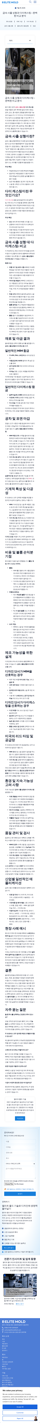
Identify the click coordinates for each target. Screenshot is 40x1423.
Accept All (20, 1407)
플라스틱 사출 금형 (23, 26)
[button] (30, 40)
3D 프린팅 (9, 21)
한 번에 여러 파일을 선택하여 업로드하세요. (19, 1181)
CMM (30, 478)
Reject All (20, 1418)
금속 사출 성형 (8, 26)
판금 (34, 26)
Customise (20, 1413)
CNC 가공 (19, 21)
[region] (20, 1405)
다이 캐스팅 (30, 21)
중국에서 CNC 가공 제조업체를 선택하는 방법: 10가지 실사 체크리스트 (19, 1300)
